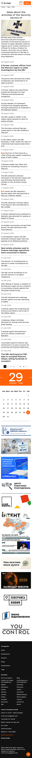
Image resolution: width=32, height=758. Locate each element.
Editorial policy (6, 728)
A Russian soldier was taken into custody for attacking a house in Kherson (14, 166)
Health (19, 689)
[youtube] (9, 741)
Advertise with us (7, 735)
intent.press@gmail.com (9, 716)
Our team (4, 725)
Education (4, 687)
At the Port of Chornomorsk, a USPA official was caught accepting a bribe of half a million (16, 155)
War (2, 704)
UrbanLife (20, 702)
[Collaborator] (16, 468)
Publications (5, 654)
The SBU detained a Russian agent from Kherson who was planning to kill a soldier (15, 205)
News (3, 650)
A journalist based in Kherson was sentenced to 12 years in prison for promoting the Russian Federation (15, 345)
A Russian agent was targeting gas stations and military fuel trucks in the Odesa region (15, 311)
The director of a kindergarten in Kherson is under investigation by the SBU (14, 263)
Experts (4, 658)
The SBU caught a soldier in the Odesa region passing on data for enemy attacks (14, 119)
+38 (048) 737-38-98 (8, 719)
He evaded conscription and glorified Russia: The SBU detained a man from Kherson (16, 227)
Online (3, 697)
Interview (20, 692)
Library (3, 694)
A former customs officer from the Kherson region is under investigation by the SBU (16, 67)
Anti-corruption (6, 678)
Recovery (4, 702)
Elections (20, 687)
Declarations (5, 665)
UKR (20, 2)
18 (20, 366)
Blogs (3, 661)
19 (23, 366)
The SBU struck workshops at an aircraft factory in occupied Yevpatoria (14, 275)
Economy (20, 684)
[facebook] (1, 741)
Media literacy (22, 694)
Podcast (4, 699)
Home (3, 7)
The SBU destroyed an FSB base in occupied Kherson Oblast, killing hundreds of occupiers (14, 357)
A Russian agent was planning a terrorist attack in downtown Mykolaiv (13, 334)
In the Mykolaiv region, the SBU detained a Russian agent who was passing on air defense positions (15, 239)
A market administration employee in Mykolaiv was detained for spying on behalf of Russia (16, 216)
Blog (18, 678)
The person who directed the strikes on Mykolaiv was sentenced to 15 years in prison (15, 81)
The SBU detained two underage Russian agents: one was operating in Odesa (15, 299)
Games (3, 689)
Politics (19, 699)
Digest (3, 684)
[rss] (14, 741)
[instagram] (6, 741)
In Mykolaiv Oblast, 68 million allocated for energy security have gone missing (15, 322)
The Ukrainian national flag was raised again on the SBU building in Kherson (15, 130)
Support (27, 3)
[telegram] (12, 741)
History (3, 692)
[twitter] (4, 741)
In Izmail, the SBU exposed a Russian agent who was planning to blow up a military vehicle (15, 193)
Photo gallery (21, 697)
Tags (8, 7)
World (19, 704)
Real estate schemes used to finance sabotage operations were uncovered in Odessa (15, 250)
